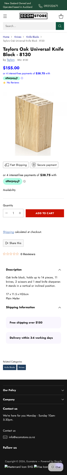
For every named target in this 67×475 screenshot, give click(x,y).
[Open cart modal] (61, 16)
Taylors (11, 60)
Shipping (8, 232)
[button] (33, 221)
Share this (15, 243)
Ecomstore (31, 461)
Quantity (8, 205)
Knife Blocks (32, 37)
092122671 (51, 6)
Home (6, 37)
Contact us (9, 431)
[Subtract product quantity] (6, 213)
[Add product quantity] (20, 213)
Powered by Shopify (51, 461)
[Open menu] (5, 16)
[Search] (60, 26)
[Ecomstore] (33, 16)
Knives (18, 37)
